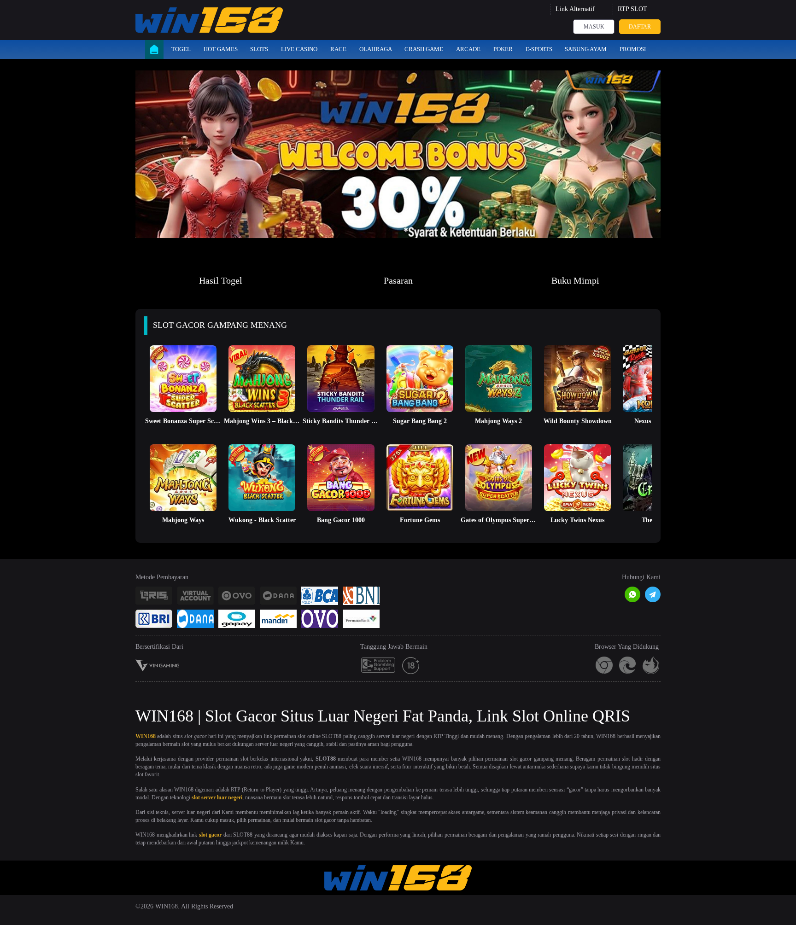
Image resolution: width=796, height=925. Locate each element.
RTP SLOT (632, 9)
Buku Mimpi (575, 280)
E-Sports (539, 49)
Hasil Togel (220, 280)
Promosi (633, 49)
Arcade (468, 49)
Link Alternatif (575, 9)
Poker (503, 49)
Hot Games (221, 49)
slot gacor (210, 835)
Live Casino (299, 49)
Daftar (640, 26)
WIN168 (145, 736)
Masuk (594, 26)
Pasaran (398, 280)
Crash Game (423, 49)
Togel (181, 49)
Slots (259, 49)
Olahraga (375, 49)
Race (338, 49)
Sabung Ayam (586, 49)
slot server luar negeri (217, 797)
